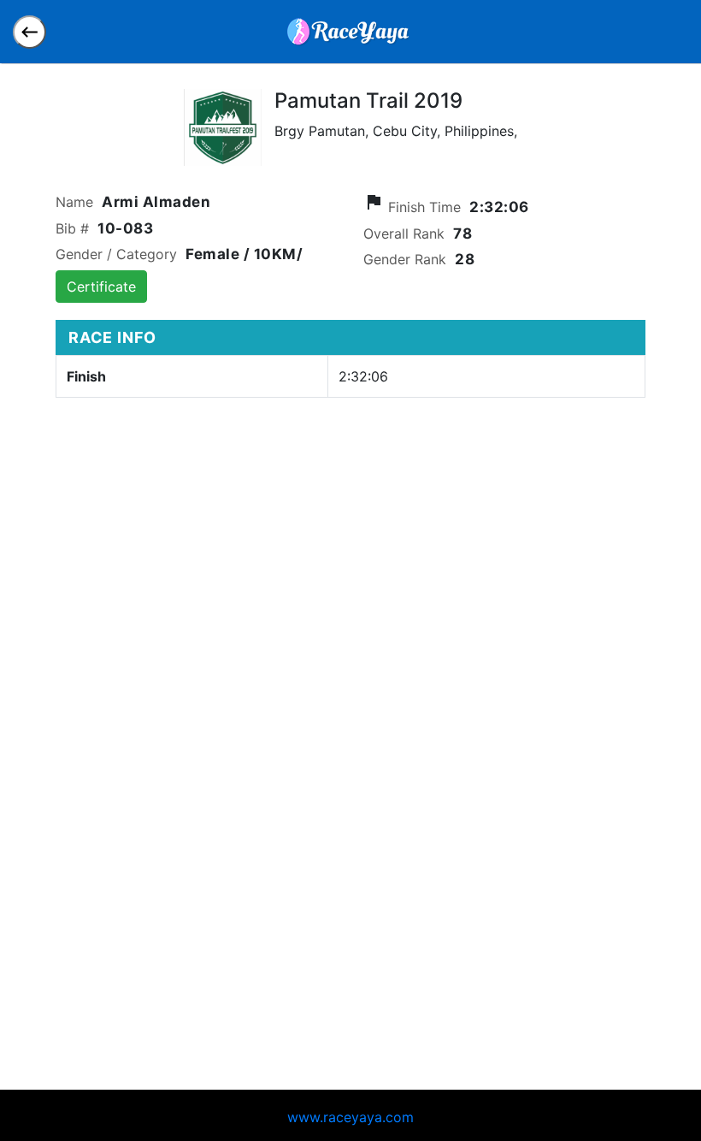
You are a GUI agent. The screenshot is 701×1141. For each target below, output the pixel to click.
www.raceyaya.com (350, 1117)
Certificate (101, 286)
